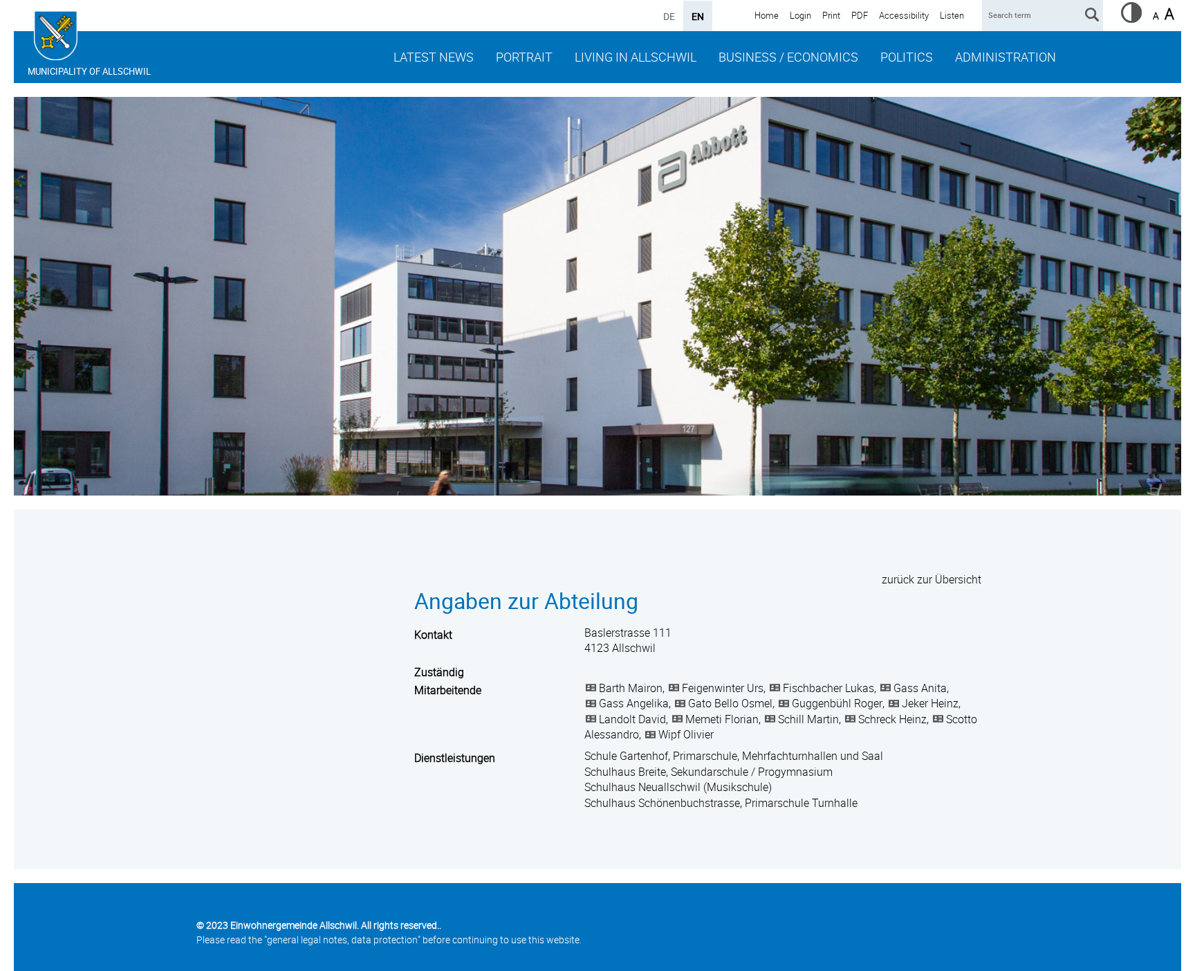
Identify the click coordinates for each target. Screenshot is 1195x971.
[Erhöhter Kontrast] (1131, 18)
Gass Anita (920, 688)
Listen (952, 15)
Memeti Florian (722, 719)
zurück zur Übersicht (931, 579)
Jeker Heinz (930, 703)
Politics (906, 56)
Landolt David (632, 719)
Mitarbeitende (447, 690)
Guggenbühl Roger (837, 703)
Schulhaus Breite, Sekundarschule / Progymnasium (708, 771)
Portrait (524, 56)
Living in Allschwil (635, 56)
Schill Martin (808, 719)
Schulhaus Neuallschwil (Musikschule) (678, 787)
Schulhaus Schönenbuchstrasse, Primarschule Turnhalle (721, 802)
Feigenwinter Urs (722, 688)
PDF (859, 15)
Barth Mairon (631, 688)
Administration (1005, 56)
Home (766, 15)
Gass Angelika (634, 703)
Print (831, 15)
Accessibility (904, 15)
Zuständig (439, 672)
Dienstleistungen (454, 757)
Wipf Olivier (686, 734)
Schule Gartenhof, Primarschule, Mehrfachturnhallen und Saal (733, 755)
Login (800, 15)
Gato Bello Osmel (730, 703)
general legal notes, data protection (342, 939)
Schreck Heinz (892, 719)
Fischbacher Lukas (828, 688)
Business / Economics (788, 56)
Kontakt (433, 634)
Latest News (433, 56)
